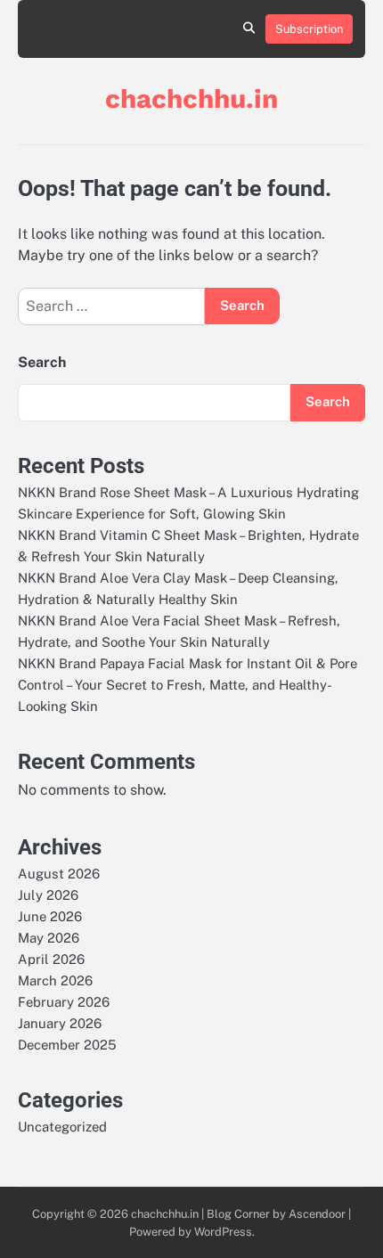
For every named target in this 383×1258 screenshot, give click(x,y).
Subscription (309, 29)
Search (42, 362)
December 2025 (67, 1044)
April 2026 (51, 959)
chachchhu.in (191, 98)
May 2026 (48, 937)
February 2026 (64, 1001)
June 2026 (50, 916)
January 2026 (60, 1023)
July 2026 (48, 895)
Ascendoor (317, 1214)
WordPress (223, 1231)
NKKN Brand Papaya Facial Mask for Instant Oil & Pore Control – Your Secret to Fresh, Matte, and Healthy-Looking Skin (187, 685)
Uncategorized (62, 1126)
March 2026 (55, 980)
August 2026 (59, 873)
